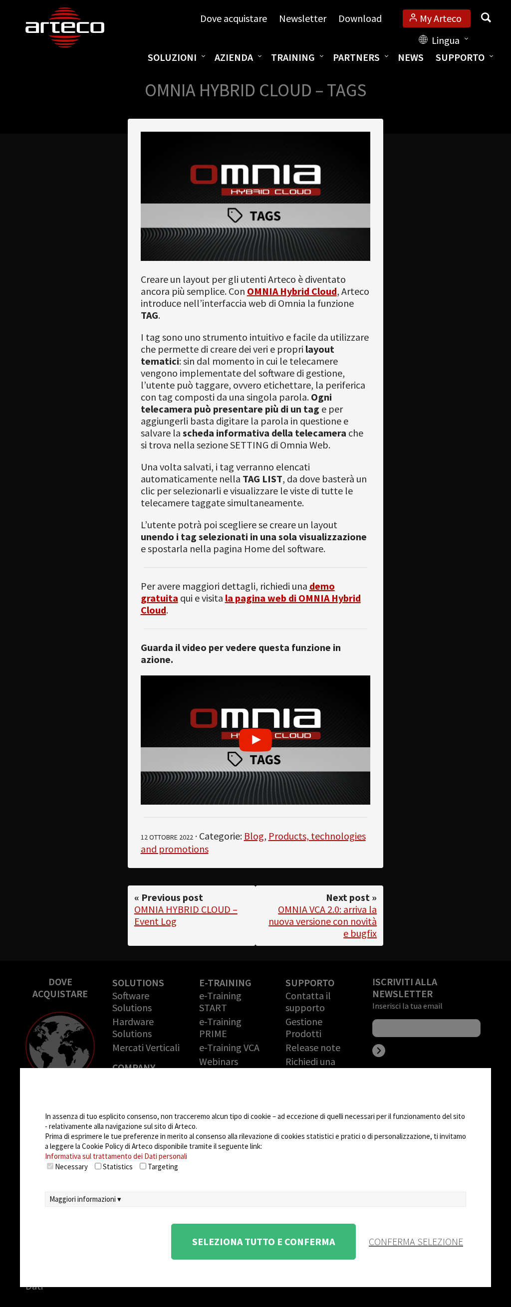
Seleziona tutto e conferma (263, 1241)
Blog (254, 836)
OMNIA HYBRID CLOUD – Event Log (186, 915)
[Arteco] (75, 27)
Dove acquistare (233, 18)
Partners (356, 57)
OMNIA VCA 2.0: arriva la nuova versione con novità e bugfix (322, 921)
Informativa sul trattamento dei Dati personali (116, 1156)
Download (360, 18)
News (411, 57)
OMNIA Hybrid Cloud (292, 291)
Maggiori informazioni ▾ (85, 1199)
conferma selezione (416, 1241)
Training (293, 57)
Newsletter (302, 18)
